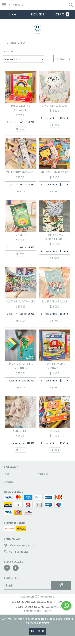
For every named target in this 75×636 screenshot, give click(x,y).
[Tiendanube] (37, 598)
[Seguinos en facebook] (16, 568)
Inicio (5, 43)
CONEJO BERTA (20, 431)
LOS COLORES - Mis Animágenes (20, 107)
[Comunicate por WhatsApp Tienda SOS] (66, 605)
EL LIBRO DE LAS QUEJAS (54, 301)
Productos (43, 473)
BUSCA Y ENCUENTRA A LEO (20, 301)
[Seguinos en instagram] (7, 568)
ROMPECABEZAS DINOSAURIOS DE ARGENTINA (54, 237)
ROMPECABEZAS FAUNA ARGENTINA (21, 366)
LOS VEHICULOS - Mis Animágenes (54, 366)
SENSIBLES (20, 235)
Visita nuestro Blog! (19, 551)
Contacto (8, 481)
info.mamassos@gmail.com (22, 545)
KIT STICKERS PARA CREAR (54, 172)
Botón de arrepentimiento (37, 611)
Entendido (37, 631)
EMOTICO (54, 431)
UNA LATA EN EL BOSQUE (54, 105)
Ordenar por (8, 51)
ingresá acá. (59, 607)
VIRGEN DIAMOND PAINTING (20, 172)
